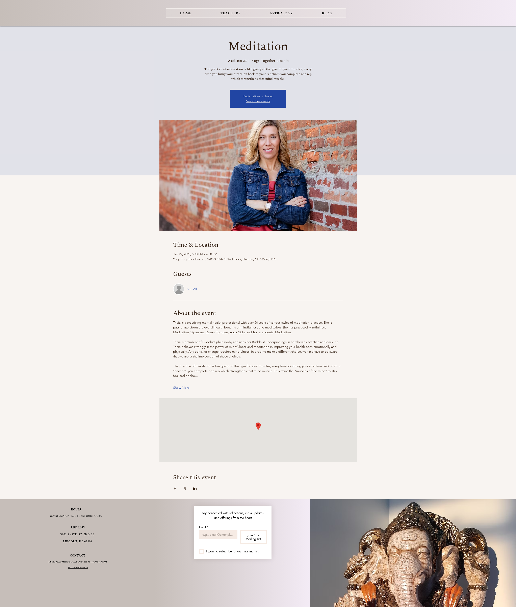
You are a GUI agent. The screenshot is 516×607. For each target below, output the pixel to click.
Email (203, 527)
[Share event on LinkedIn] (195, 488)
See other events (258, 101)
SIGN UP (64, 516)
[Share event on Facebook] (175, 488)
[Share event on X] (185, 488)
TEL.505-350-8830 (78, 567)
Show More (181, 387)
